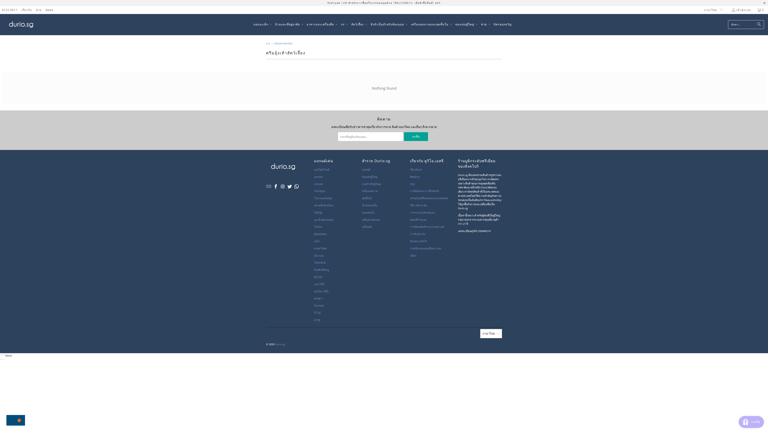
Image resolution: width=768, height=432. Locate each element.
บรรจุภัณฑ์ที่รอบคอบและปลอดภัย (429, 198)
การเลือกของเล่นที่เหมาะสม (425, 248)
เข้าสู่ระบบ (743, 10)
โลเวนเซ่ (319, 305)
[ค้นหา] (759, 24)
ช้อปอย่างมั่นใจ (418, 241)
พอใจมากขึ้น (321, 291)
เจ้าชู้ (317, 320)
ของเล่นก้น (368, 212)
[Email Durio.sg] (269, 186)
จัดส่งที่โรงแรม (418, 220)
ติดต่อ (49, 10)
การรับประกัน (417, 234)
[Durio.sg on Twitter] (290, 186)
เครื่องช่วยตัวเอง (371, 220)
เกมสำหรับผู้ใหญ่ (371, 184)
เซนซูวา (318, 298)
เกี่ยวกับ (26, 10)
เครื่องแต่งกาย (370, 191)
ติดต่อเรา (415, 177)
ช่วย (39, 10)
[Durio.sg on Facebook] (276, 186)
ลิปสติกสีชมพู (321, 270)
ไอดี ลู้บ (318, 212)
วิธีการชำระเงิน (418, 205)
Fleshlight (319, 191)
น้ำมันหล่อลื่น (369, 205)
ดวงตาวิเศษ (320, 248)
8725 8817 (9, 10)
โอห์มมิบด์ (320, 262)
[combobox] (746, 24)
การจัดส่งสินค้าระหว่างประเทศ (427, 227)
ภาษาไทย (711, 10)
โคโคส (318, 227)
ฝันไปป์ (318, 277)
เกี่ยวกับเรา (416, 169)
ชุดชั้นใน (367, 198)
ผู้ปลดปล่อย (320, 234)
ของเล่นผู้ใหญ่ (370, 177)
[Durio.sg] (20, 24)
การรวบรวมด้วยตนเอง (422, 212)
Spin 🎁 (15, 420)
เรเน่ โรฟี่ (319, 284)
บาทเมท (318, 184)
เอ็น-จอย (319, 255)
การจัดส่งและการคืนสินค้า (425, 191)
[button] (262, 25)
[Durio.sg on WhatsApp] (297, 186)
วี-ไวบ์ (317, 313)
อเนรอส (318, 177)
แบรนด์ (366, 169)
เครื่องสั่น (367, 227)
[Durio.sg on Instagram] (283, 186)
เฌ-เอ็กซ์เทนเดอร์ (323, 220)
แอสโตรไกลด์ (321, 169)
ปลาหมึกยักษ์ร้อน (324, 205)
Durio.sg (280, 344)
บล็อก (413, 255)
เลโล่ (316, 241)
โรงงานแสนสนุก (323, 198)
